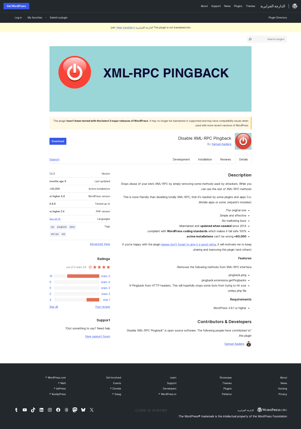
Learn (173, 377)
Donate (115, 388)
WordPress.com (55, 377)
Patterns (227, 394)
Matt (62, 383)
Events (117, 383)
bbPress (59, 388)
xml (63, 234)
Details (243, 159)
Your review (102, 306)
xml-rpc (55, 234)
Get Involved (113, 377)
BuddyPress (57, 394)
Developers (169, 388)
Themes (227, 383)
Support (54, 159)
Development (181, 159)
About (283, 377)
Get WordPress (16, 6)
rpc (52, 227)
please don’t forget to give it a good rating (188, 244)
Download (58, 141)
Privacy (283, 394)
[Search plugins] (250, 39)
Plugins (227, 388)
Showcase (226, 377)
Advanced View (100, 244)
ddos (72, 227)
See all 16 (54, 219)
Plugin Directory (278, 17)
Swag (116, 394)
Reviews (225, 159)
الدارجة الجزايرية (246, 410)
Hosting (282, 388)
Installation (205, 159)
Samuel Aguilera (221, 144)
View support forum (97, 336)
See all (53, 306)
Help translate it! (123, 27)
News (284, 383)
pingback (62, 227)
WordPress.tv (167, 394)
